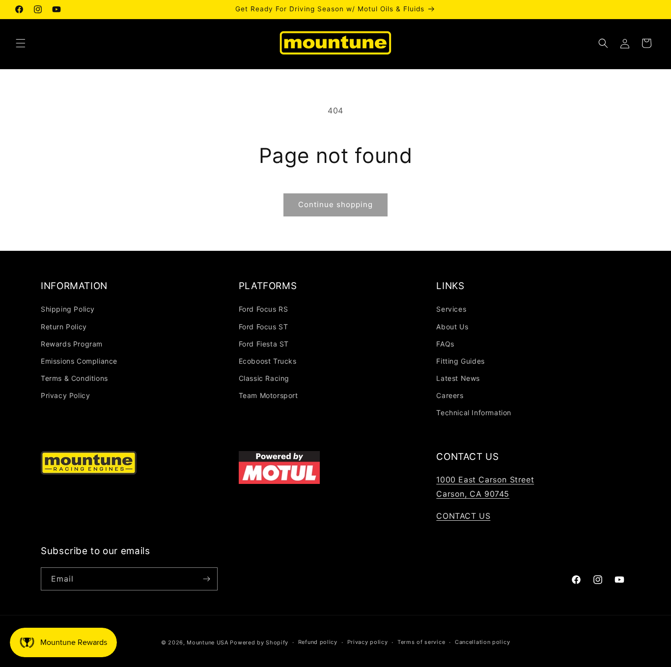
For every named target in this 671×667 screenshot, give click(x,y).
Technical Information (473, 412)
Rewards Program (72, 344)
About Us (452, 326)
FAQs (445, 344)
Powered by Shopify (259, 642)
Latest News (458, 378)
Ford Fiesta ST (264, 344)
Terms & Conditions (74, 378)
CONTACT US (463, 516)
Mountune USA (207, 642)
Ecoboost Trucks (268, 361)
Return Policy (64, 326)
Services (451, 309)
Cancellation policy (482, 642)
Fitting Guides (460, 361)
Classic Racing (264, 378)
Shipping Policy (68, 309)
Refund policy (317, 642)
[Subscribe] (206, 578)
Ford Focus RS (263, 309)
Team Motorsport (268, 395)
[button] (20, 43)
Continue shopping (335, 204)
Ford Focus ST (263, 326)
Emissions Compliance (79, 361)
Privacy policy (367, 642)
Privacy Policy (65, 395)
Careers (449, 395)
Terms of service (421, 642)
